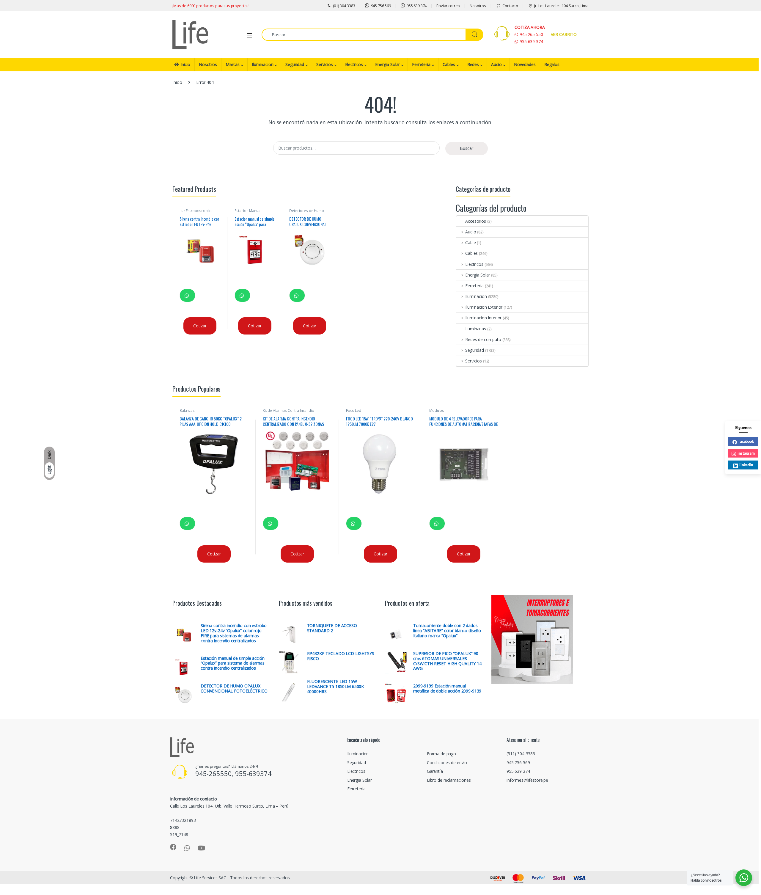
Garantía (435, 771)
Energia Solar (387, 64)
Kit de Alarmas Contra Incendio (288, 410)
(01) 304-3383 (344, 5)
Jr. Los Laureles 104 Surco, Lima (561, 5)
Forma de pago (441, 753)
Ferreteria (421, 64)
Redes (473, 64)
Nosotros (478, 5)
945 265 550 (531, 34)
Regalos (551, 64)
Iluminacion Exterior (483, 307)
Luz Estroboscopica (196, 210)
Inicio (185, 64)
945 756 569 (381, 5)
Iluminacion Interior (483, 318)
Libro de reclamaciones (449, 780)
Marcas (233, 64)
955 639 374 (417, 5)
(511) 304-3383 (521, 753)
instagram (746, 452)
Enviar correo (448, 5)
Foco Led (353, 410)
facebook (746, 441)
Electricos (354, 64)
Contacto (510, 5)
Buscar (466, 148)
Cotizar (200, 326)
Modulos (436, 410)
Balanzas (187, 410)
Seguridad (294, 64)
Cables (449, 64)
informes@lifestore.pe (527, 780)
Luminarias (475, 329)
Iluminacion (262, 64)
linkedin (746, 464)
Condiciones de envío (447, 762)
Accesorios (475, 221)
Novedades (525, 64)
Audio (496, 64)
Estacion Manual (248, 210)
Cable (470, 242)
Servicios (324, 64)
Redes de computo (483, 339)
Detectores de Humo (306, 210)
